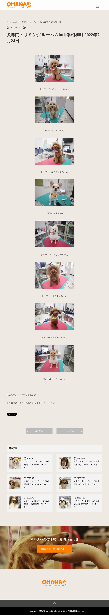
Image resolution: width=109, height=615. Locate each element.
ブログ (29, 27)
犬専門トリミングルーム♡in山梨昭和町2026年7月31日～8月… (37, 484)
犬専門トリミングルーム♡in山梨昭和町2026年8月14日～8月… (37, 464)
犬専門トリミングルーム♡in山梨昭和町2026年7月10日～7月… (86, 504)
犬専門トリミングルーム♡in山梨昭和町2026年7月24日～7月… (86, 484)
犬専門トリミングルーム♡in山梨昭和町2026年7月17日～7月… (37, 504)
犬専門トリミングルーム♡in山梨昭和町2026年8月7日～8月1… (86, 464)
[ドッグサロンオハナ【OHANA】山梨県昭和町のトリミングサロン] (19, 4)
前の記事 (39, 431)
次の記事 (70, 431)
